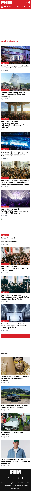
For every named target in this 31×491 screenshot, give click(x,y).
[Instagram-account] (18, 478)
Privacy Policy (12, 483)
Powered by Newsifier (15, 488)
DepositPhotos (17, 485)
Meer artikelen (15, 336)
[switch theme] (26, 2)
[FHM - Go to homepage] (15, 472)
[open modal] (29, 2)
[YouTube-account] (22, 478)
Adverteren (7, 485)
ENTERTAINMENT (20, 7)
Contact (3, 483)
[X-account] (9, 478)
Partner (26, 485)
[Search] (23, 2)
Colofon (28, 483)
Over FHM (20, 483)
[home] (2, 7)
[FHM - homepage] (6, 2)
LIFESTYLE (7, 7)
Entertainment (5, 63)
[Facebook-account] (13, 478)
